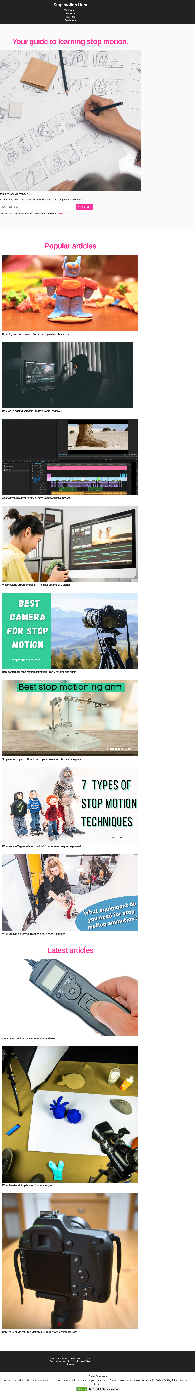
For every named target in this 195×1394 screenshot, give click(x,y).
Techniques (70, 10)
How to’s (70, 13)
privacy (62, 213)
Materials (70, 17)
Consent (81, 1389)
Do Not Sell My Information (103, 1389)
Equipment (70, 20)
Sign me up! (84, 207)
